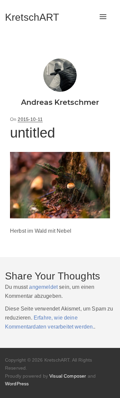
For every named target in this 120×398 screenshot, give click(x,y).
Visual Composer (67, 376)
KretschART (32, 17)
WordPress (17, 383)
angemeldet (43, 287)
